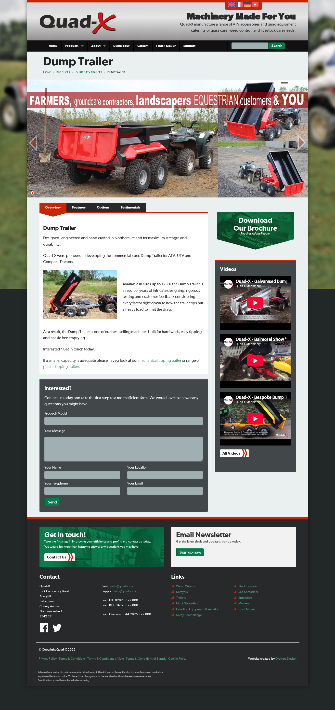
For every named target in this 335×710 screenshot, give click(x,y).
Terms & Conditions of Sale (105, 658)
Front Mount (246, 609)
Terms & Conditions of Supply (146, 658)
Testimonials (130, 207)
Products (71, 46)
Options (103, 207)
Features (79, 207)
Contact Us (56, 557)
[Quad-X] (79, 22)
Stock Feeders (247, 586)
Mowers (243, 603)
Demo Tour (121, 46)
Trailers (181, 597)
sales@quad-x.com (122, 586)
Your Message (54, 431)
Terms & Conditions (72, 658)
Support (189, 46)
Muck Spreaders (187, 603)
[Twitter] (58, 630)
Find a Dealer (166, 46)
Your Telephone (56, 483)
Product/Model (55, 413)
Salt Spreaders (248, 592)
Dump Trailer (116, 72)
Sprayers (182, 592)
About (96, 46)
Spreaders (245, 597)
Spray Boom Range (189, 615)
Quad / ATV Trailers (89, 72)
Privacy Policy (48, 658)
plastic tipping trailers (61, 367)
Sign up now (190, 552)
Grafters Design (285, 658)
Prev (33, 141)
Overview (53, 207)
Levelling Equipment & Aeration (197, 609)
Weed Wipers (185, 586)
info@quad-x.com (126, 591)
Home (53, 46)
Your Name (52, 467)
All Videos (231, 453)
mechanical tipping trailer (159, 360)
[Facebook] (45, 630)
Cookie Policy (177, 658)
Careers (142, 46)
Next (302, 141)
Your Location (137, 467)
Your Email (135, 483)
